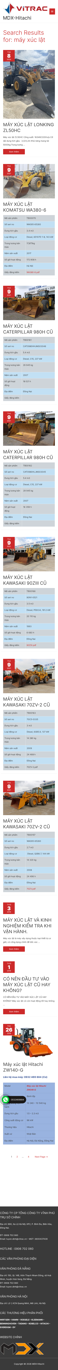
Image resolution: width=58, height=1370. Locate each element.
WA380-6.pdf (33, 272)
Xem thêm (14, 151)
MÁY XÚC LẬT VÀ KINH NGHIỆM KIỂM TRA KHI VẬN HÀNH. (27, 925)
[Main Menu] (52, 11)
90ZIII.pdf (31, 645)
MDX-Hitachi (17, 18)
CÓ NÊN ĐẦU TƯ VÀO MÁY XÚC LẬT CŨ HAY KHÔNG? (26, 984)
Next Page (41, 1156)
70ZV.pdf (31, 889)
